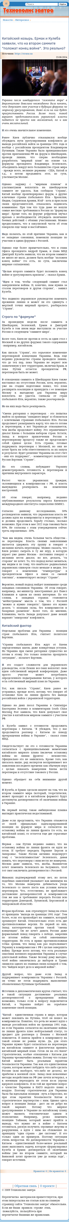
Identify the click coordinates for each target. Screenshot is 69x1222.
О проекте (47, 1186)
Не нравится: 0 (57, 1171)
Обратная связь (26, 1186)
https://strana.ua (24, 53)
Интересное (22, 19)
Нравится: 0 (40, 1171)
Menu (6, 6)
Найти (63, 4)
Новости (8, 19)
